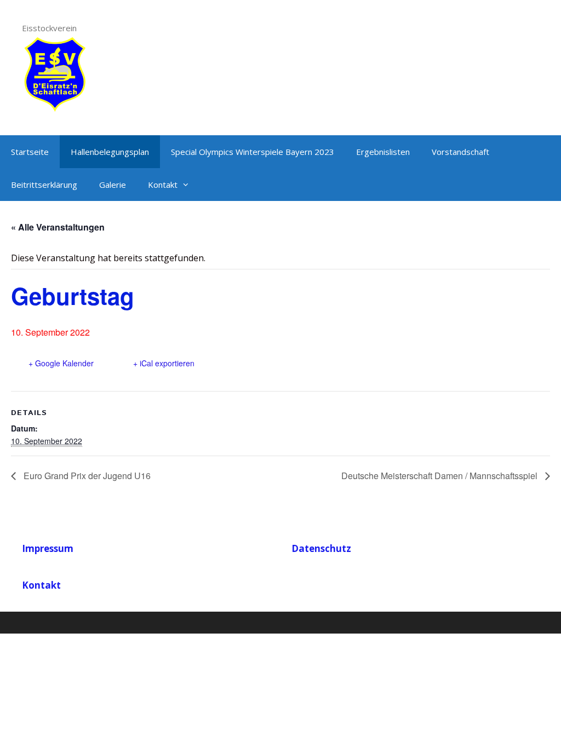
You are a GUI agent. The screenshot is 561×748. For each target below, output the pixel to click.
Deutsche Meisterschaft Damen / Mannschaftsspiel (440, 475)
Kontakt (163, 184)
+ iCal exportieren (163, 363)
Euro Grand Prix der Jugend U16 (86, 475)
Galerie (112, 184)
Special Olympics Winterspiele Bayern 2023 (252, 151)
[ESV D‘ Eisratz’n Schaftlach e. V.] (55, 73)
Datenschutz (321, 548)
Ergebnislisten (383, 151)
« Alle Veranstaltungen (58, 227)
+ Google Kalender (61, 363)
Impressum (47, 548)
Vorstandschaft (460, 151)
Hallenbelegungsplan (110, 151)
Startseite (30, 151)
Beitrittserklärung (44, 184)
